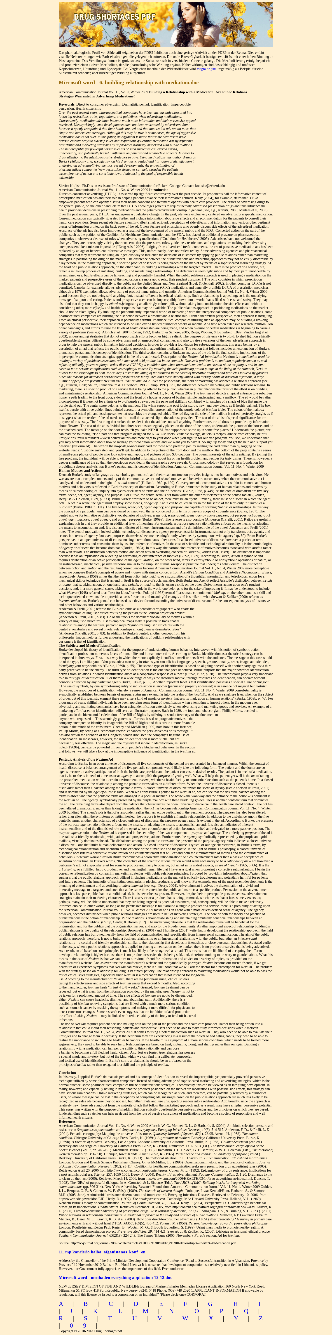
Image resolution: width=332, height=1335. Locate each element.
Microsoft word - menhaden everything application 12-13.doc (115, 1277)
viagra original (207, 69)
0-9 (80, 1325)
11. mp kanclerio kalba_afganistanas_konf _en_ (103, 1252)
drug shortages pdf (115, 12)
